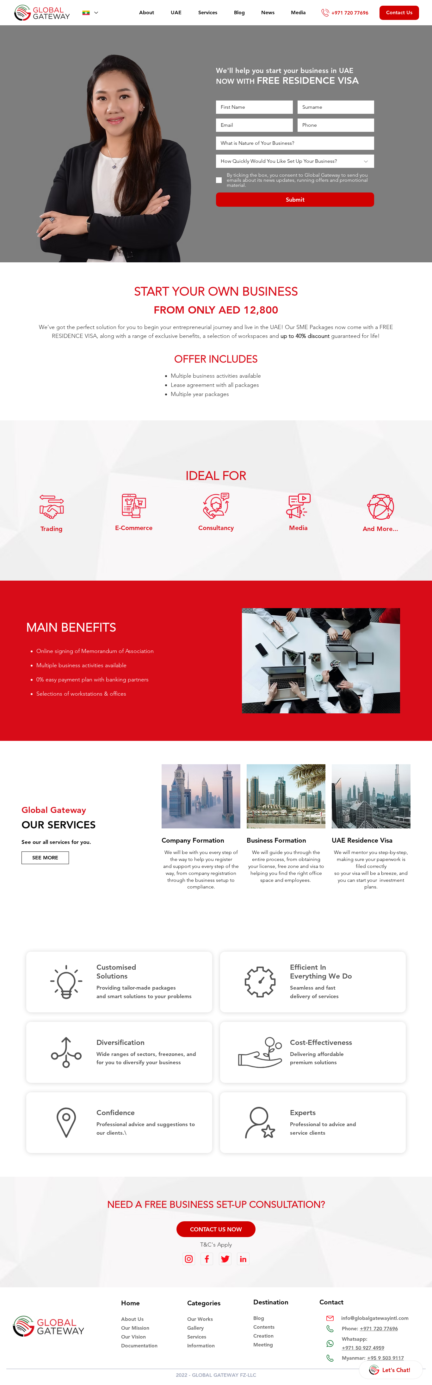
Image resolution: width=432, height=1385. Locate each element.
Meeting (263, 1345)
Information (201, 1346)
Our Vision (133, 1337)
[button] (216, 1229)
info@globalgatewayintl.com (375, 1318)
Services (196, 1337)
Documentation (139, 1346)
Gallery (195, 1328)
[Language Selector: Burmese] (89, 12)
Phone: (370, 1329)
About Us (132, 1319)
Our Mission (135, 1328)
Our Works (200, 1319)
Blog (258, 1318)
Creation (263, 1336)
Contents (264, 1327)
